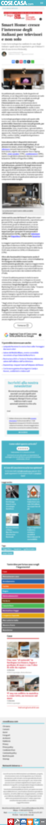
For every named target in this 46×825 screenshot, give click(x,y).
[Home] (17, 3)
